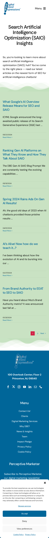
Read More (7, 137)
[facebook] (8, 387)
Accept (24, 513)
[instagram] (19, 387)
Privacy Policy (30, 534)
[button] (45, 482)
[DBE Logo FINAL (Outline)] (12, 3)
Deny (24, 521)
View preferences (24, 529)
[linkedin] (30, 387)
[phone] (40, 387)
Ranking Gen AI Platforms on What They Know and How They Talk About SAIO (24, 154)
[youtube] (24, 387)
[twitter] (13, 386)
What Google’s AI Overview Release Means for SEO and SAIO (21, 106)
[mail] (35, 387)
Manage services (24, 506)
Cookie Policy (18, 534)
